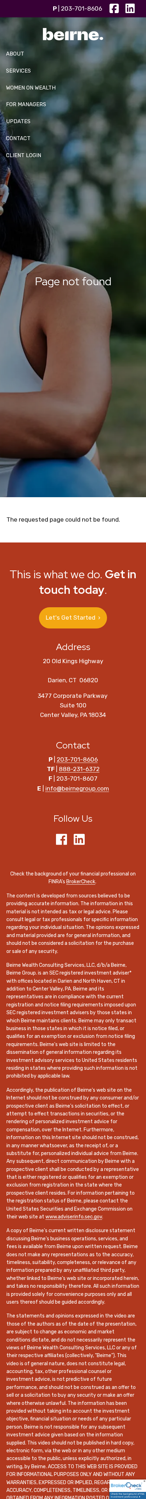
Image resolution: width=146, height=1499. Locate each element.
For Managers (26, 104)
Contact (18, 138)
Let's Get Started (73, 617)
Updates (18, 121)
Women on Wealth (31, 88)
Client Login (23, 155)
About (15, 54)
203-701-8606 (81, 8)
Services (18, 71)
